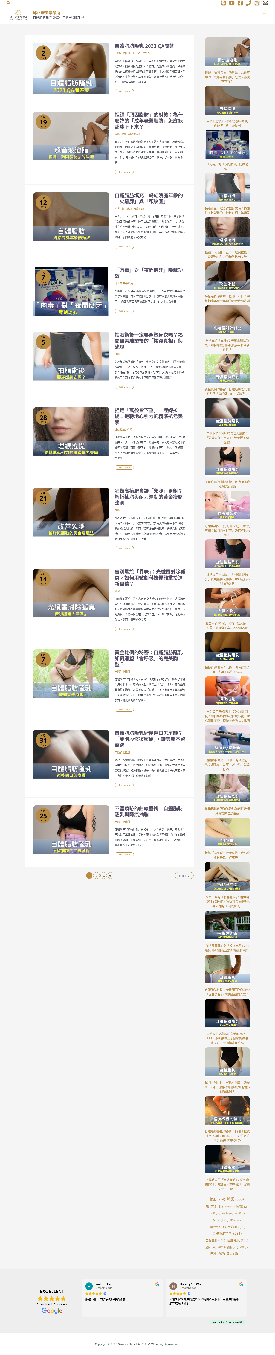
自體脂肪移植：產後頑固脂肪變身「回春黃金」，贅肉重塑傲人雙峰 (227, 992)
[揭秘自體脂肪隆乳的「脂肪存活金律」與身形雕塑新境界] (227, 647)
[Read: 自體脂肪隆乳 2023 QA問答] (71, 68)
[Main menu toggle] (264, 15)
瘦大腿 (214, 1213)
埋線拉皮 (120, 429)
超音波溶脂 (134, 134)
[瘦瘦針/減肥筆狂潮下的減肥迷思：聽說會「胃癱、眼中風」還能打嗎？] (227, 740)
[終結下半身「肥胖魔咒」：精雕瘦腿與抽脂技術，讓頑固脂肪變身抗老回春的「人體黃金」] (227, 877)
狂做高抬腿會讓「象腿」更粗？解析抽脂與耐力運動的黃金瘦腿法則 (149, 496)
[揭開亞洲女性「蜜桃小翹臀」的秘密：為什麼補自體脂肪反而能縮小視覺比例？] (227, 1062)
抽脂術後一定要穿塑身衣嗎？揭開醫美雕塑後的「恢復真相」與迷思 (149, 340)
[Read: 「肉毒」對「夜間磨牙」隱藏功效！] (71, 291)
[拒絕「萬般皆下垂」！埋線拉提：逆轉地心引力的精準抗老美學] (227, 232)
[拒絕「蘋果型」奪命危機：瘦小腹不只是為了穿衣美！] (227, 833)
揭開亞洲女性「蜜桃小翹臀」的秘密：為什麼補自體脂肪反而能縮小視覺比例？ (227, 1087)
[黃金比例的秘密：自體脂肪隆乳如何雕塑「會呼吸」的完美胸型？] (227, 369)
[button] (8, 3)
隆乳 (217, 1253)
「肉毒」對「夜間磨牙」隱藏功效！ (149, 273)
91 (111, 875)
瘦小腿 (240, 1213)
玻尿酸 (242, 1206)
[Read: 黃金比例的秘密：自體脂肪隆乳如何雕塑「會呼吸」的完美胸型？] (71, 674)
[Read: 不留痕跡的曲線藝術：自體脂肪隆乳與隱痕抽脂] (71, 830)
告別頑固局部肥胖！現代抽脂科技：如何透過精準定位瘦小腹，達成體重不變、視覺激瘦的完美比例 (227, 716)
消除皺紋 (126, 208)
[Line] (223, 3)
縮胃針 (235, 1220)
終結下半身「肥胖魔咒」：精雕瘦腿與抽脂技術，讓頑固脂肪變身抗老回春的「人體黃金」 (227, 901)
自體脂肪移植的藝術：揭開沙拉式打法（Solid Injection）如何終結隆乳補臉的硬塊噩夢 (227, 1135)
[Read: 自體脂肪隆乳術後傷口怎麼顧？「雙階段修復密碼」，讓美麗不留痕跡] (71, 755)
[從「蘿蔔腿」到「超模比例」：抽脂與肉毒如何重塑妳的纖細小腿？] (227, 926)
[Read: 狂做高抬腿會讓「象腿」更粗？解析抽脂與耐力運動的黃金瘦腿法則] (71, 513)
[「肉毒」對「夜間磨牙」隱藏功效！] (227, 144)
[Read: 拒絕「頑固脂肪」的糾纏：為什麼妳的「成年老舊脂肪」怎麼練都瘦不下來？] (71, 136)
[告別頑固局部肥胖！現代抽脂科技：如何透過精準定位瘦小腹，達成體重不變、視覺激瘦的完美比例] (227, 691)
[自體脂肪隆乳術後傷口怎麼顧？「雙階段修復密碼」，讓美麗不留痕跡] (227, 413)
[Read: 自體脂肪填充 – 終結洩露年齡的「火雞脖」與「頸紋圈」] (71, 217)
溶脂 (117, 134)
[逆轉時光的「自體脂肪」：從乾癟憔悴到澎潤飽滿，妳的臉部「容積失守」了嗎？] (227, 1160)
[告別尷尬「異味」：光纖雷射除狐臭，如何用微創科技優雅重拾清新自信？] (227, 320)
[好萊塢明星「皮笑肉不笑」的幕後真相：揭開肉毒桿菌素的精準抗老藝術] (227, 506)
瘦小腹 (227, 1213)
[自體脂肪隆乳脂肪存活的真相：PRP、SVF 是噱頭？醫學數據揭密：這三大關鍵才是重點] (227, 1014)
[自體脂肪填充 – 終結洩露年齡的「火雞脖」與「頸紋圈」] (227, 101)
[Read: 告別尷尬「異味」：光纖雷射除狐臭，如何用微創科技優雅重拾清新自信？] (71, 593)
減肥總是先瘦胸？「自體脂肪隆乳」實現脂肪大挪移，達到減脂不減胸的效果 (227, 579)
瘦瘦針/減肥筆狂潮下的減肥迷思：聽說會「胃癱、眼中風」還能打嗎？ (227, 764)
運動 (244, 1247)
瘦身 (220, 1219)
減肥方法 (214, 1206)
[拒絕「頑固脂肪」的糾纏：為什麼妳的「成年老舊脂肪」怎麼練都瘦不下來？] (227, 52)
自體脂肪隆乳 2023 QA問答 (144, 45)
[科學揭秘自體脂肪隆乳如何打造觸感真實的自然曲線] (227, 789)
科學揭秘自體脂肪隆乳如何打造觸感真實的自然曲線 (227, 811)
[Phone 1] (248, 3)
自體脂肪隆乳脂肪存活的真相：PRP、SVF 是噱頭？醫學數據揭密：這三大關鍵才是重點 (227, 1038)
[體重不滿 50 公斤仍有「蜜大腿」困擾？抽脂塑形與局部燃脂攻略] (227, 603)
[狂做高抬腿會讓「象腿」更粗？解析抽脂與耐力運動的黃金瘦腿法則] (227, 276)
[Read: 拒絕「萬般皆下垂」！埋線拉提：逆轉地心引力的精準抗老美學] (71, 432)
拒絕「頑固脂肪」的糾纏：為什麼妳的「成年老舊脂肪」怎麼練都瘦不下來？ (149, 120)
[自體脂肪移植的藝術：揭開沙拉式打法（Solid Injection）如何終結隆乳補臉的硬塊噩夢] (227, 1111)
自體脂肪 (138, 208)
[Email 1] (265, 3)
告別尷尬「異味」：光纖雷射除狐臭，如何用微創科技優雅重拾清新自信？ (150, 577)
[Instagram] (257, 3)
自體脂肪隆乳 (122, 53)
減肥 (235, 1199)
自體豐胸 (215, 1240)
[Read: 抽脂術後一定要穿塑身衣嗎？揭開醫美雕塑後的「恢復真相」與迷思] (71, 357)
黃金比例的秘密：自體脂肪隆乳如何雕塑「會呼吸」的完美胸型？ (149, 658)
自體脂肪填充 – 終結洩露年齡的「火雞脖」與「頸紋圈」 (149, 198)
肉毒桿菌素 (217, 1227)
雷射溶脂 (235, 1254)
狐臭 (117, 591)
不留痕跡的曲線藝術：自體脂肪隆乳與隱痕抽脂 (149, 811)
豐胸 (210, 1247)
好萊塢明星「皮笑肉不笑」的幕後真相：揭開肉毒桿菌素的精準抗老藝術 (227, 530)
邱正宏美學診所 (46, 12)
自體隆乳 (237, 1240)
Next (184, 875)
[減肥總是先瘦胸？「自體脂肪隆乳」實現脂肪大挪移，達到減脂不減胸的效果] (227, 554)
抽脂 (124, 134)
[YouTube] (232, 3)
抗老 (117, 208)
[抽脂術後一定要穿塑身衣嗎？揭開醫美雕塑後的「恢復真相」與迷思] (227, 188)
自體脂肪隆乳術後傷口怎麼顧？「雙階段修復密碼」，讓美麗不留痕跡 (150, 739)
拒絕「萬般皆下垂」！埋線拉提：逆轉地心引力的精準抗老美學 (149, 416)
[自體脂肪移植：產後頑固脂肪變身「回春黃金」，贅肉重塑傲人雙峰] (227, 970)
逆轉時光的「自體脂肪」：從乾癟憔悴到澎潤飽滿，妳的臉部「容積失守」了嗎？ (227, 1184)
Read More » (124, 91)
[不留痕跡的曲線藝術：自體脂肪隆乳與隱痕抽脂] (227, 462)
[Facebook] (240, 3)
